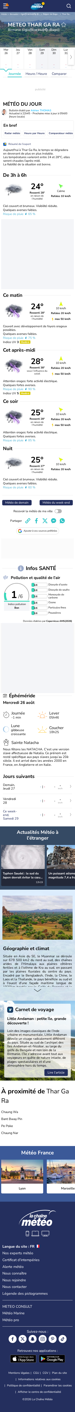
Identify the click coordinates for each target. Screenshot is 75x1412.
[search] (69, 6)
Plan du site (59, 1373)
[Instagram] (43, 1339)
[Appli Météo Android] (52, 1359)
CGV (45, 1373)
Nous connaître (14, 1273)
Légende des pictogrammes (25, 1293)
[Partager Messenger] (53, 520)
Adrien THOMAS (41, 110)
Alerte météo (13, 1266)
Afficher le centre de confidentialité (39, 1392)
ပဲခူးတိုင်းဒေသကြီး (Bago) (32, 14)
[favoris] (63, 24)
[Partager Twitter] (45, 520)
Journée (15, 73)
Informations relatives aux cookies (39, 1379)
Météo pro (10, 1320)
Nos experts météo (17, 1253)
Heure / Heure (36, 73)
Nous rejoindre (14, 1280)
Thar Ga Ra (67, 14)
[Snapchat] (33, 1339)
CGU (36, 1373)
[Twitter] (23, 1339)
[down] (37, 991)
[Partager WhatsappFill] (62, 520)
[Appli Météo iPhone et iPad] (23, 1359)
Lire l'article (56, 1072)
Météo (4, 14)
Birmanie (14, 14)
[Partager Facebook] (36, 520)
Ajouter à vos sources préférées (40, 530)
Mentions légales (19, 1373)
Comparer (59, 73)
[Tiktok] (63, 1339)
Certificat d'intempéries (21, 1259)
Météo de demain (17, 503)
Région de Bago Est (52, 14)
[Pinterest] (53, 1339)
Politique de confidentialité (23, 1385)
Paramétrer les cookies (58, 1385)
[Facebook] (13, 1339)
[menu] (6, 6)
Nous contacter (14, 1286)
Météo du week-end (56, 503)
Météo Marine (13, 1313)
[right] (71, 57)
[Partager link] (27, 520)
